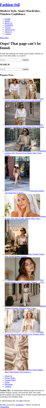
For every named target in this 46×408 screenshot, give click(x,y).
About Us (8, 32)
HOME (7, 19)
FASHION (9, 25)
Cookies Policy (10, 380)
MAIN (7, 21)
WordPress (20, 405)
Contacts (8, 34)
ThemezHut (4, 407)
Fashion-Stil (10, 4)
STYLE (8, 27)
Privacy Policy (10, 378)
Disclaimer (9, 384)
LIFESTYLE (10, 30)
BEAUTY (9, 23)
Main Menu (4, 38)
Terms (7, 382)
